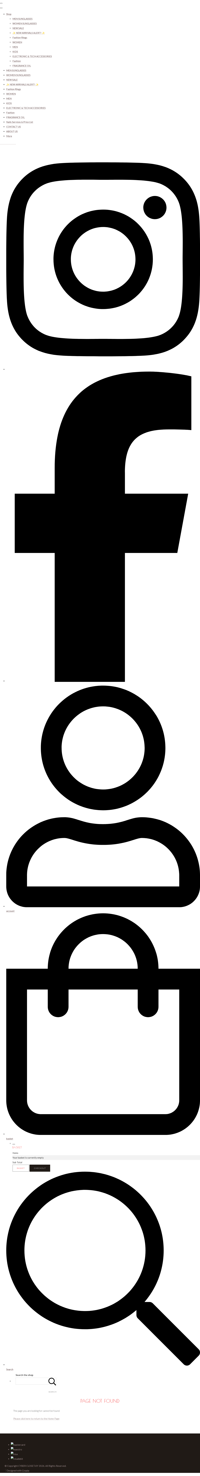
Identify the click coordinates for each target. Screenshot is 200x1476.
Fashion (16, 61)
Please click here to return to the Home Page (36, 1418)
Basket (21, 1168)
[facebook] (103, 681)
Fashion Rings (19, 37)
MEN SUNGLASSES (22, 18)
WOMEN (17, 42)
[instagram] (103, 369)
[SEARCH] (52, 1381)
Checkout (40, 1168)
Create (25, 1470)
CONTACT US (13, 126)
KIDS (15, 51)
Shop (8, 14)
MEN (15, 47)
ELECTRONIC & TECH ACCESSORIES (32, 56)
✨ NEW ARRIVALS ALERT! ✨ (28, 32)
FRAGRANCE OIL (21, 65)
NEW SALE (18, 28)
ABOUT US (12, 131)
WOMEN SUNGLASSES (24, 23)
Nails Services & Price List (19, 122)
